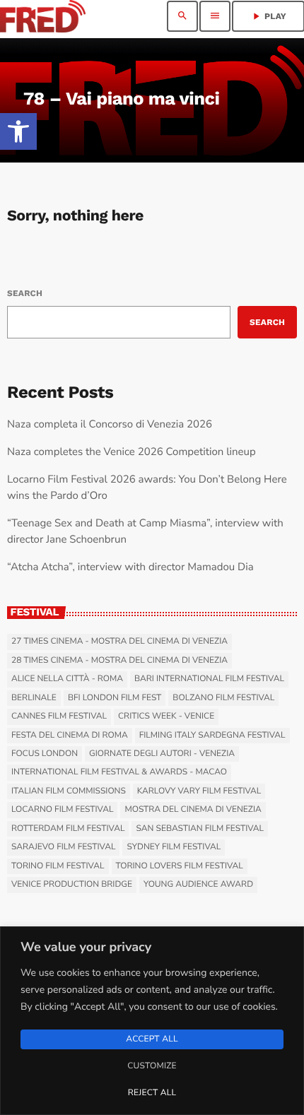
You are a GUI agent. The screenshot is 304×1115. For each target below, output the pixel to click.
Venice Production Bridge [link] (71, 884)
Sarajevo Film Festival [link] (63, 847)
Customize (151, 1066)
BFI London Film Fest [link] (114, 698)
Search (24, 293)
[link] (18, 131)
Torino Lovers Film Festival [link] (179, 866)
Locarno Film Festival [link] (62, 809)
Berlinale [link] (34, 698)
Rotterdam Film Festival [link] (67, 828)
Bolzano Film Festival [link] (223, 698)
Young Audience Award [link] (198, 884)
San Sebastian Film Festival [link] (200, 828)
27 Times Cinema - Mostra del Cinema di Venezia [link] (119, 641)
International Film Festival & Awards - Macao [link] (119, 772)
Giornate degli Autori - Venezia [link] (162, 754)
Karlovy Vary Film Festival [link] (199, 791)
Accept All (151, 1039)
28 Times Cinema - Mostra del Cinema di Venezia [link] (119, 660)
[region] (152, 1020)
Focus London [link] (44, 754)
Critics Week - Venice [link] (166, 716)
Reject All (152, 1093)
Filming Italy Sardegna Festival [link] (212, 735)
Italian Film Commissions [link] (68, 791)
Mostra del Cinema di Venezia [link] (192, 809)
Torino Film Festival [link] (58, 866)
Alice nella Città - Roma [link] (67, 679)
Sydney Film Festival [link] (174, 847)
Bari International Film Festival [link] (209, 679)
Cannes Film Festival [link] (59, 716)
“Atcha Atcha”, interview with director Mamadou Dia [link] (130, 567)
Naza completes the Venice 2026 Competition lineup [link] (131, 452)
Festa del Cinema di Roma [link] (69, 735)
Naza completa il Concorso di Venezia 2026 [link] (109, 425)
